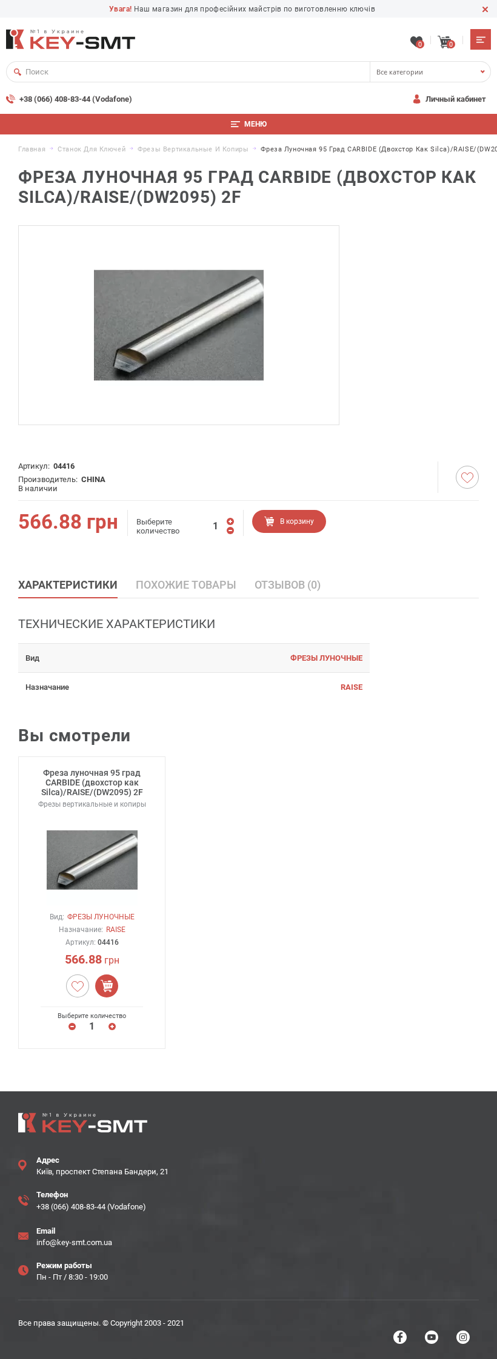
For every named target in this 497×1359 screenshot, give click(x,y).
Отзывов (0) (288, 584)
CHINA (93, 479)
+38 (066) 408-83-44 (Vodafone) (75, 99)
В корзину (297, 521)
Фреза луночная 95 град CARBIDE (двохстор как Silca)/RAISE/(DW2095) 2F (92, 782)
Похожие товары (186, 584)
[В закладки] (467, 477)
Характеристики (68, 584)
